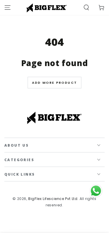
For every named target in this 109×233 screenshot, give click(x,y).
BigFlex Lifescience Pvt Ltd (52, 198)
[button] (86, 7)
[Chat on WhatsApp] (96, 190)
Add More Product (54, 82)
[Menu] (7, 7)
